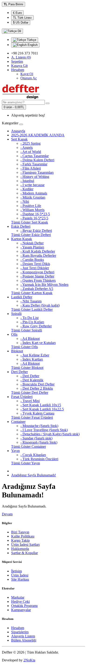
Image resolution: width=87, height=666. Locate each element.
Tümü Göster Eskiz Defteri (31, 235)
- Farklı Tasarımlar (33, 164)
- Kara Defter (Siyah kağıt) (40, 305)
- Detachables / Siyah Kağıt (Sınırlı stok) (50, 434)
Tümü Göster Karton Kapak (31, 293)
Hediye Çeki (20, 601)
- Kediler (26, 189)
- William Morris (32, 210)
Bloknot (17, 351)
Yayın (15, 451)
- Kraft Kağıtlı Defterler (37, 251)
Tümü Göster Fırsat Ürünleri (32, 417)
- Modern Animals (33, 193)
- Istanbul (27, 181)
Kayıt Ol (26, 74)
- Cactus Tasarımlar (34, 156)
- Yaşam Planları (32, 247)
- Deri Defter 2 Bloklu (36, 388)
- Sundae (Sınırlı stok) (36, 438)
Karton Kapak (21, 239)
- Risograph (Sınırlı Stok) (38, 442)
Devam (7, 514)
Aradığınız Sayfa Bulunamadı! (33, 475)
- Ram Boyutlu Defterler (38, 255)
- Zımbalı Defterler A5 (36, 289)
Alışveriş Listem (23, 636)
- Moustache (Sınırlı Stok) (39, 426)
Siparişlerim (20, 632)
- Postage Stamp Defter (37, 276)
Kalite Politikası (22, 536)
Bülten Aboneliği (23, 640)
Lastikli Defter (21, 297)
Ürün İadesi (19, 575)
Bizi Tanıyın (20, 532)
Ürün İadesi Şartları (25, 545)
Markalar (17, 597)
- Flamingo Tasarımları (37, 172)
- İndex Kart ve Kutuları (38, 343)
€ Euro (17, 13)
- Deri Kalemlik (31, 380)
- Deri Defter (29, 376)
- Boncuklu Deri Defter (37, 384)
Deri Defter (19, 372)
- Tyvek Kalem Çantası (37, 413)
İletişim (16, 571)
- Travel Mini (30, 401)
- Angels (26, 147)
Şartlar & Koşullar (24, 553)
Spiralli (16, 314)
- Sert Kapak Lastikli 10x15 (40, 405)
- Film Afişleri (30, 168)
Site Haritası (20, 579)
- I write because (32, 185)
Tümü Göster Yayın (25, 463)
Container (18, 422)
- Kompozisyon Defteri (37, 272)
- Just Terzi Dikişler (34, 268)
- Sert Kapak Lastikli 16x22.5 (42, 409)
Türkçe (31, 40)
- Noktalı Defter (32, 243)
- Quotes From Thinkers (38, 280)
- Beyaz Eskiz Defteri (36, 231)
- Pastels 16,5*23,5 (34, 218)
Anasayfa (18, 131)
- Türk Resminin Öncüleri (39, 459)
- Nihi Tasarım (31, 301)
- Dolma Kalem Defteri (37, 160)
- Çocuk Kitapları (33, 455)
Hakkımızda (20, 549)
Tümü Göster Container (28, 446)
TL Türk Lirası (22, 17)
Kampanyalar (21, 610)
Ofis (14, 334)
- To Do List (29, 318)
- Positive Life (30, 206)
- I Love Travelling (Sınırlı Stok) (44, 430)
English (32, 45)
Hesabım (17, 628)
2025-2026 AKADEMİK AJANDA (37, 135)
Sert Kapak (19, 139)
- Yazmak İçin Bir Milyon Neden (44, 285)
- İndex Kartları (31, 359)
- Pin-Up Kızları (32, 322)
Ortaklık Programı (24, 606)
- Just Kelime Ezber (34, 355)
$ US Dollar (20, 22)
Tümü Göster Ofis (24, 347)
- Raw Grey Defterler (36, 326)
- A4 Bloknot (30, 338)
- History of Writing (34, 177)
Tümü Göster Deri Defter (29, 392)
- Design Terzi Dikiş (35, 264)
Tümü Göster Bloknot (27, 368)
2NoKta (29, 660)
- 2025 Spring (30, 143)
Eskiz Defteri (20, 226)
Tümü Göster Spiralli (26, 330)
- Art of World (30, 152)
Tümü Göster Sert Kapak (29, 222)
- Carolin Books (32, 260)
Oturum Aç (28, 78)
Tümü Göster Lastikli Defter (32, 309)
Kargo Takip (20, 540)
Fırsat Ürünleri (21, 397)
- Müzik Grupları (32, 197)
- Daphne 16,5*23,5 (35, 214)
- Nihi (24, 201)
